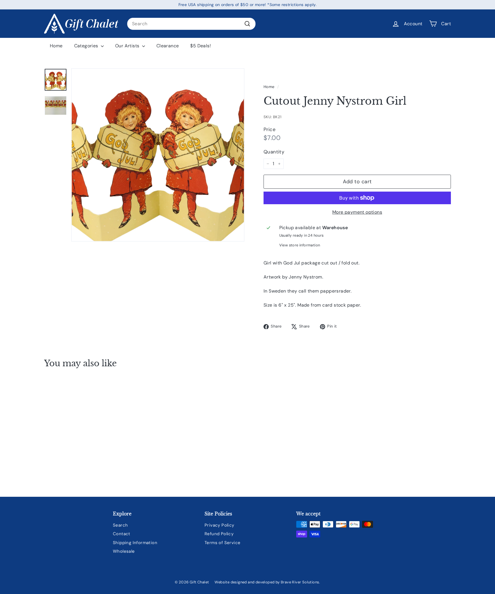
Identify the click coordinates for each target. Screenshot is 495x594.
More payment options (357, 212)
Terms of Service (222, 543)
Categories (86, 46)
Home (56, 46)
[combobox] (191, 24)
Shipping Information (135, 543)
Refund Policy (219, 534)
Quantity (274, 152)
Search (120, 525)
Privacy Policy (219, 525)
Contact (121, 534)
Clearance (167, 46)
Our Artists (128, 46)
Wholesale (124, 551)
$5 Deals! (200, 46)
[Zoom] (158, 155)
